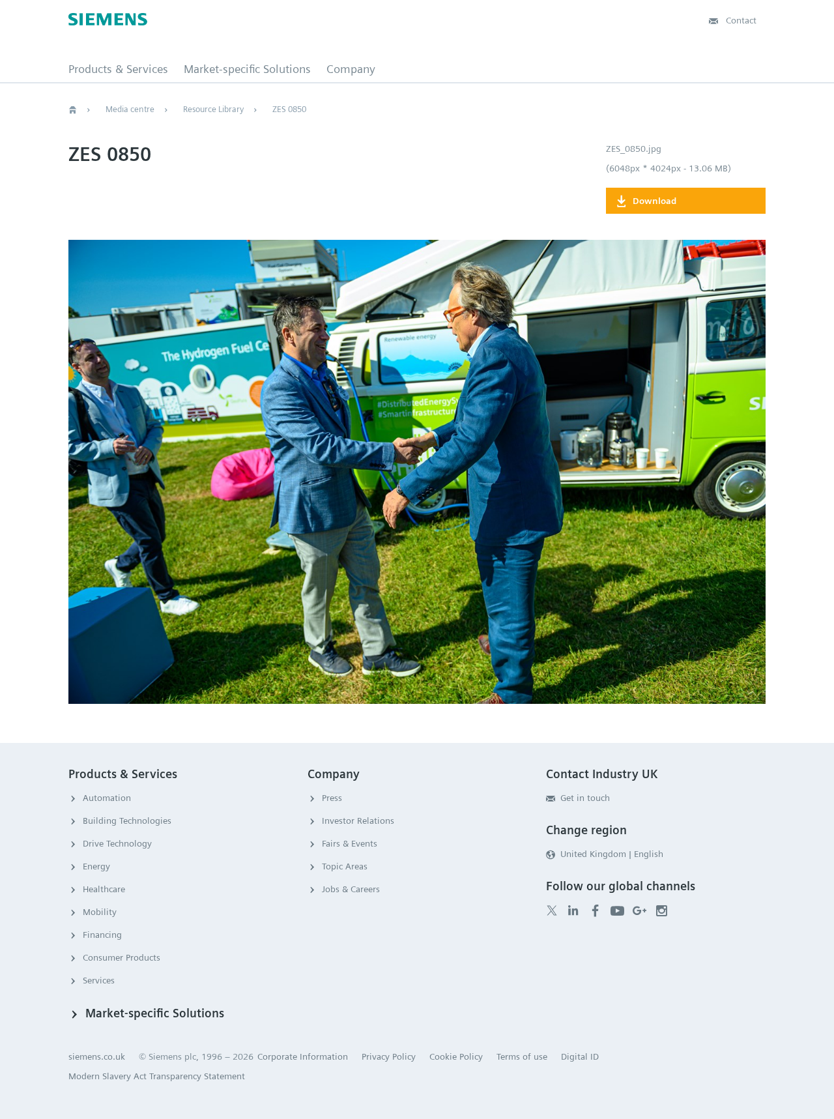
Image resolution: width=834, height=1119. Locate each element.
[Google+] (639, 910)
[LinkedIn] (573, 910)
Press (332, 797)
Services (99, 980)
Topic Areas (344, 866)
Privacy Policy (389, 1056)
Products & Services (118, 69)
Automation (107, 797)
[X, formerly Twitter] (552, 910)
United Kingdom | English (611, 854)
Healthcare (104, 889)
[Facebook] (595, 910)
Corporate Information (302, 1056)
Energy (96, 866)
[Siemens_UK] (662, 910)
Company (350, 69)
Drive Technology (117, 843)
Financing (102, 934)
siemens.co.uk (96, 1056)
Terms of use (521, 1056)
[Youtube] (617, 910)
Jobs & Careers (351, 889)
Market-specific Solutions (247, 69)
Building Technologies (127, 820)
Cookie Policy (456, 1056)
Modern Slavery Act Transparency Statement (156, 1076)
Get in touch (585, 797)
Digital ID (580, 1056)
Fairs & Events (349, 843)
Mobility (100, 912)
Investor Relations (358, 820)
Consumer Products (121, 957)
